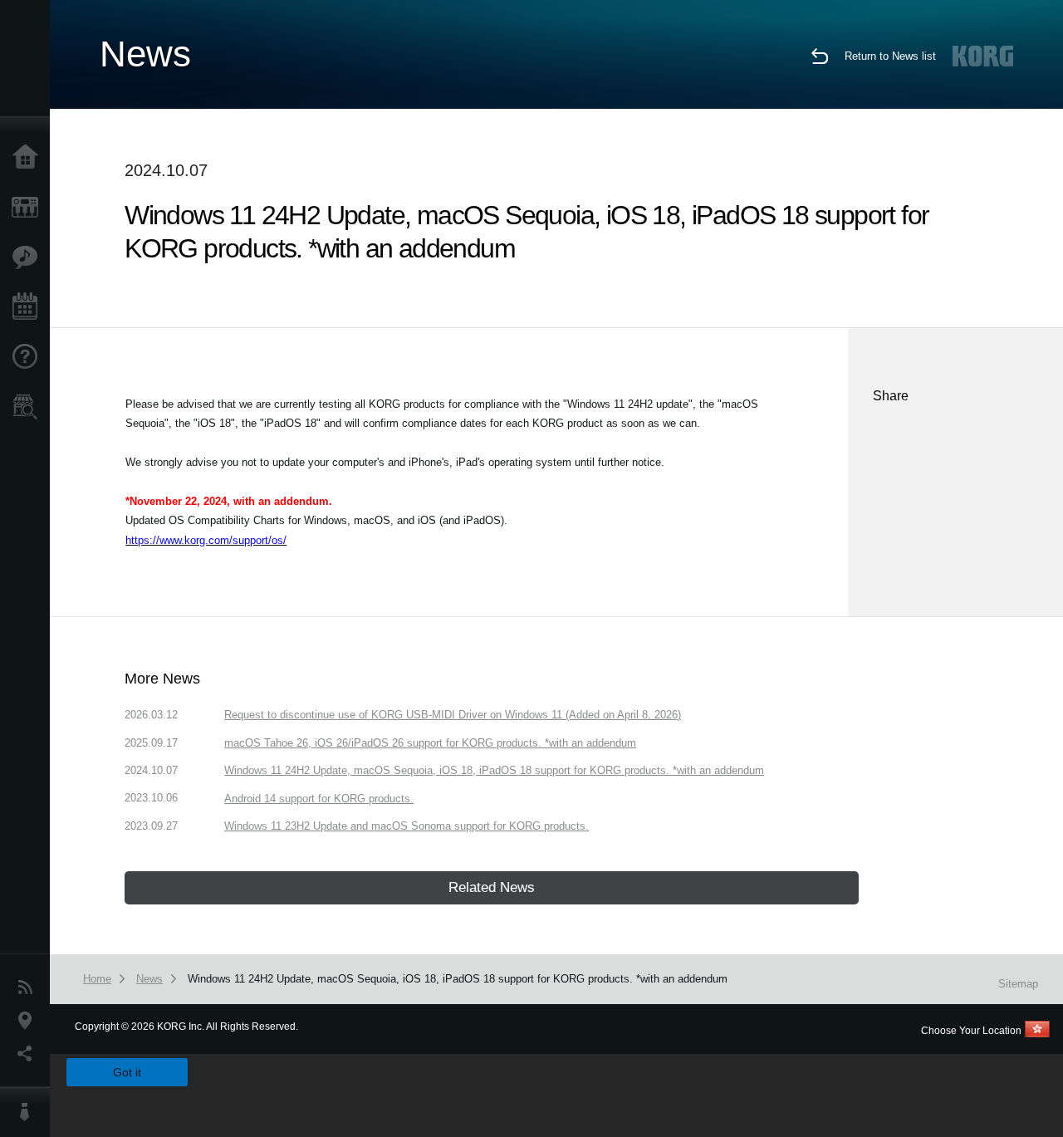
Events (29, 307)
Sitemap (1018, 984)
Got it (127, 1072)
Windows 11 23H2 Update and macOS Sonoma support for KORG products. (406, 826)
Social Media (29, 1054)
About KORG (29, 1112)
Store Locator (29, 407)
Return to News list (890, 56)
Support (29, 357)
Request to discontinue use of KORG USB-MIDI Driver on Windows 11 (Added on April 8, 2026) (452, 714)
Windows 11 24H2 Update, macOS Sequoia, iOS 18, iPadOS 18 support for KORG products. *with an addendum (494, 770)
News (29, 987)
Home (29, 158)
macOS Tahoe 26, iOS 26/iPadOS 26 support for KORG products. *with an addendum (430, 743)
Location (29, 1020)
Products (29, 208)
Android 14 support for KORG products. (319, 798)
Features (29, 257)
